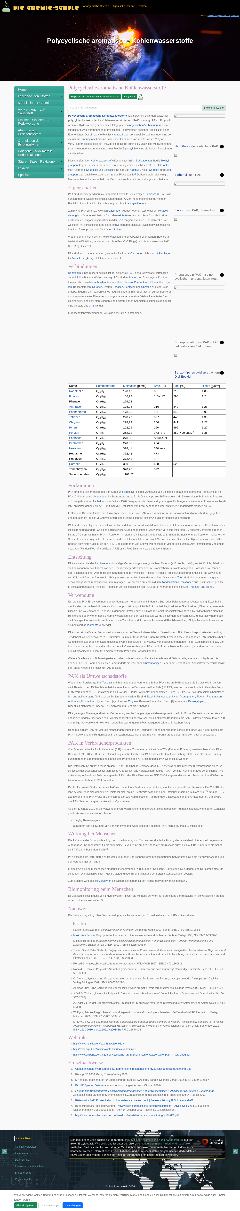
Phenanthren (141, 282)
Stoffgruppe (129, 96)
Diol (177, 376)
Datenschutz (22, 1159)
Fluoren (180, 210)
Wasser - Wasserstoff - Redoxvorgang (34, 121)
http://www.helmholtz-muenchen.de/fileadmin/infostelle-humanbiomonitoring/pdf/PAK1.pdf (127, 1115)
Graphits (94, 305)
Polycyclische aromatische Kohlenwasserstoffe (154, 1139)
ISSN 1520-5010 (83, 1029)
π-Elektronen (135, 253)
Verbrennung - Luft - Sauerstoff (32, 111)
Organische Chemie (123, 6)
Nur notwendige (50, 1205)
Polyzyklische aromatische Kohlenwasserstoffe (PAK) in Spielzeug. (156, 1105)
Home (22, 89)
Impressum (21, 1153)
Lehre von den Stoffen (34, 96)
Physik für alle (23, 1179)
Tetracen (118, 287)
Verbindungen (152, 125)
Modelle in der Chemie (34, 103)
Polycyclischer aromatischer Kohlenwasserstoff (95, 96)
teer (133, 663)
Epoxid (186, 376)
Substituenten (144, 160)
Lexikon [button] (142, 6)
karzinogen (114, 210)
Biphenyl (181, 174)
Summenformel (106, 386)
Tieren (209, 586)
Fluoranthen (157, 282)
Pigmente (92, 625)
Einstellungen (73, 1205)
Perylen (74, 432)
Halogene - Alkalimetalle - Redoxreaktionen (36, 153)
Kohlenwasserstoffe (114, 115)
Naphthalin (182, 146)
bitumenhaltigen (152, 663)
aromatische (93, 115)
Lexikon (23, 168)
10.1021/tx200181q (109, 1029)
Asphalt (97, 501)
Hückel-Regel (162, 253)
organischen (136, 125)
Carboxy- (154, 169)
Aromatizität (78, 258)
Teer (191, 491)
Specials (24, 175)
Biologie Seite (23, 1172)
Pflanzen (195, 586)
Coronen (97, 287)
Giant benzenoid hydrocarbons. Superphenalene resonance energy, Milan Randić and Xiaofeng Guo (133, 1068)
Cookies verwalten (26, 1146)
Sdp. (176, 386)
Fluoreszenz (152, 194)
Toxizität (107, 682)
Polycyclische (76, 115)
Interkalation (113, 229)
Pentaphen (76, 443)
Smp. (157, 386)
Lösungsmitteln (134, 203)
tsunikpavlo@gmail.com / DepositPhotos (223, 15)
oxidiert (201, 372)
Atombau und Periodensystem (29, 132)
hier (191, 1147)
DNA (120, 220)
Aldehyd (134, 169)
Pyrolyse (100, 563)
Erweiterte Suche (214, 107)
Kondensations (170, 582)
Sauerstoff (92, 169)
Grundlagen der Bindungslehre (29, 142)
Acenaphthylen (97, 282)
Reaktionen (186, 582)
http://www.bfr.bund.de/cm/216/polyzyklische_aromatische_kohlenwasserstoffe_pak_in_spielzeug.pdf (131, 1054)
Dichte (206, 386)
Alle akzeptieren (25, 1205)
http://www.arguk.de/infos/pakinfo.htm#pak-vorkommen (104, 1049)
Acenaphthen (114, 282)
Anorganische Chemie (96, 6)
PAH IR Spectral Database (90, 1085)
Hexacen (75, 448)
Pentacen (130, 287)
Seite (152, 1147)
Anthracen (131, 277)
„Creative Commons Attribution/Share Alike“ (164, 1143)
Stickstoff (109, 169)
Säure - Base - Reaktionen (37, 161)
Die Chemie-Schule (46, 6)
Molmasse (129, 386)
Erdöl (127, 491)
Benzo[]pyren (185, 372)
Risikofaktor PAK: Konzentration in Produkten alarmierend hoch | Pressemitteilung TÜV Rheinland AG (134, 1100)
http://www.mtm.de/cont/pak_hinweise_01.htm (99, 1043)
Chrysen (146, 287)
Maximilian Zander (84, 935)
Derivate (147, 165)
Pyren (73, 427)
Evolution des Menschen (29, 1166)
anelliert (96, 139)
